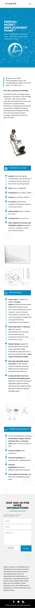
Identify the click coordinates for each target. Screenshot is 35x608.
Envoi (26, 548)
